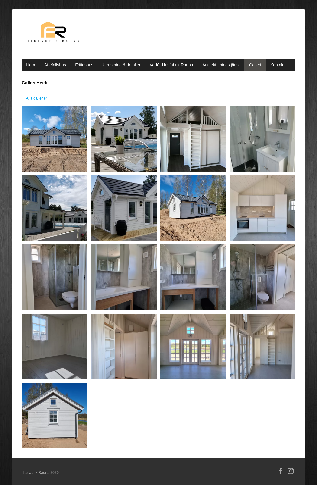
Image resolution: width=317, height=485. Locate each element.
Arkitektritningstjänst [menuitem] (221, 65)
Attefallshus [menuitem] (55, 65)
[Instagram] (290, 471)
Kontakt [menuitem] (277, 65)
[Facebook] (280, 471)
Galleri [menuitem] (255, 65)
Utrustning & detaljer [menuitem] (121, 65)
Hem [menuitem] (30, 65)
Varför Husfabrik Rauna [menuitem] (171, 65)
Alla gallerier (36, 98)
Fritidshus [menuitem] (84, 65)
